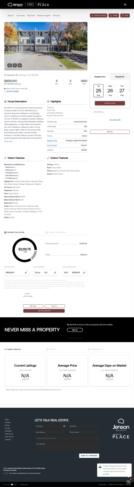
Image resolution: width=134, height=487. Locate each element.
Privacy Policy (102, 484)
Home (7, 419)
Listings (7, 422)
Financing (8, 431)
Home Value (9, 434)
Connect (8, 439)
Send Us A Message (89, 455)
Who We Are (9, 437)
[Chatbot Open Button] (128, 481)
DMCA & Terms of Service (116, 484)
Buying (7, 425)
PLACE (34, 468)
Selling (7, 428)
